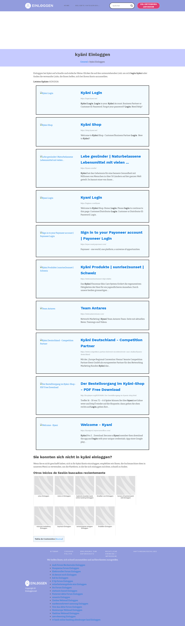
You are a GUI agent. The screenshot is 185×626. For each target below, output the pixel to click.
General (84, 62)
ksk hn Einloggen (60, 578)
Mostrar (59, 539)
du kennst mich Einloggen (64, 575)
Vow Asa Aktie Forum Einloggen (67, 607)
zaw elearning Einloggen (64, 616)
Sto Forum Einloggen (62, 587)
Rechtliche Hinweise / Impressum (111, 554)
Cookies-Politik (69, 553)
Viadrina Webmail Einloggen (65, 613)
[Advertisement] (92, 30)
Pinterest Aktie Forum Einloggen (67, 594)
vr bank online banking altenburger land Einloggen (76, 620)
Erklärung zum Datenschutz (88, 553)
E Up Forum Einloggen (62, 581)
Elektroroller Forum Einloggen (66, 571)
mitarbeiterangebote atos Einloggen (69, 584)
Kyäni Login (91, 92)
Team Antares (93, 308)
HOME (67, 5)
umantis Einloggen (61, 597)
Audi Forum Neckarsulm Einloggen (68, 565)
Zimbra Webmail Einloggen (65, 600)
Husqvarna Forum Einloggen (65, 568)
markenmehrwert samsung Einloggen (70, 603)
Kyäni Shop (91, 124)
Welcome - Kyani (96, 424)
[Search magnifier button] (131, 5)
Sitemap (54, 551)
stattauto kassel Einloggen (64, 591)
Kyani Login (91, 197)
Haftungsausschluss (145, 551)
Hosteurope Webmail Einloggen (67, 610)
